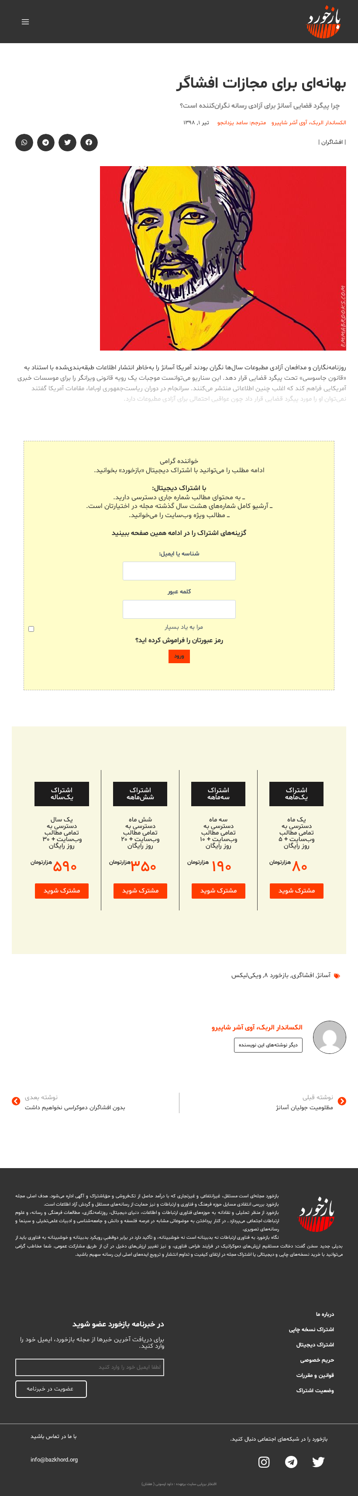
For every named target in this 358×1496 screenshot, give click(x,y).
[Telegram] (291, 1462)
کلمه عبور (179, 592)
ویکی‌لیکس (246, 975)
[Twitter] (318, 1462)
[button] (89, 143)
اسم (159, 1354)
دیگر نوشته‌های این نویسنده (268, 1045)
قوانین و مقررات (315, 1376)
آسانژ (323, 975)
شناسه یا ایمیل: (179, 554)
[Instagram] (264, 1462)
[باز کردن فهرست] (25, 21)
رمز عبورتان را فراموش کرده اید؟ (179, 640)
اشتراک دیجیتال (315, 1345)
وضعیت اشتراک (315, 1391)
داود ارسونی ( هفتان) (157, 1484)
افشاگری (303, 975)
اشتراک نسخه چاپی (311, 1330)
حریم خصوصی (317, 1360)
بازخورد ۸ (276, 975)
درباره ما (325, 1315)
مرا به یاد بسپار (184, 627)
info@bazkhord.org (54, 1460)
